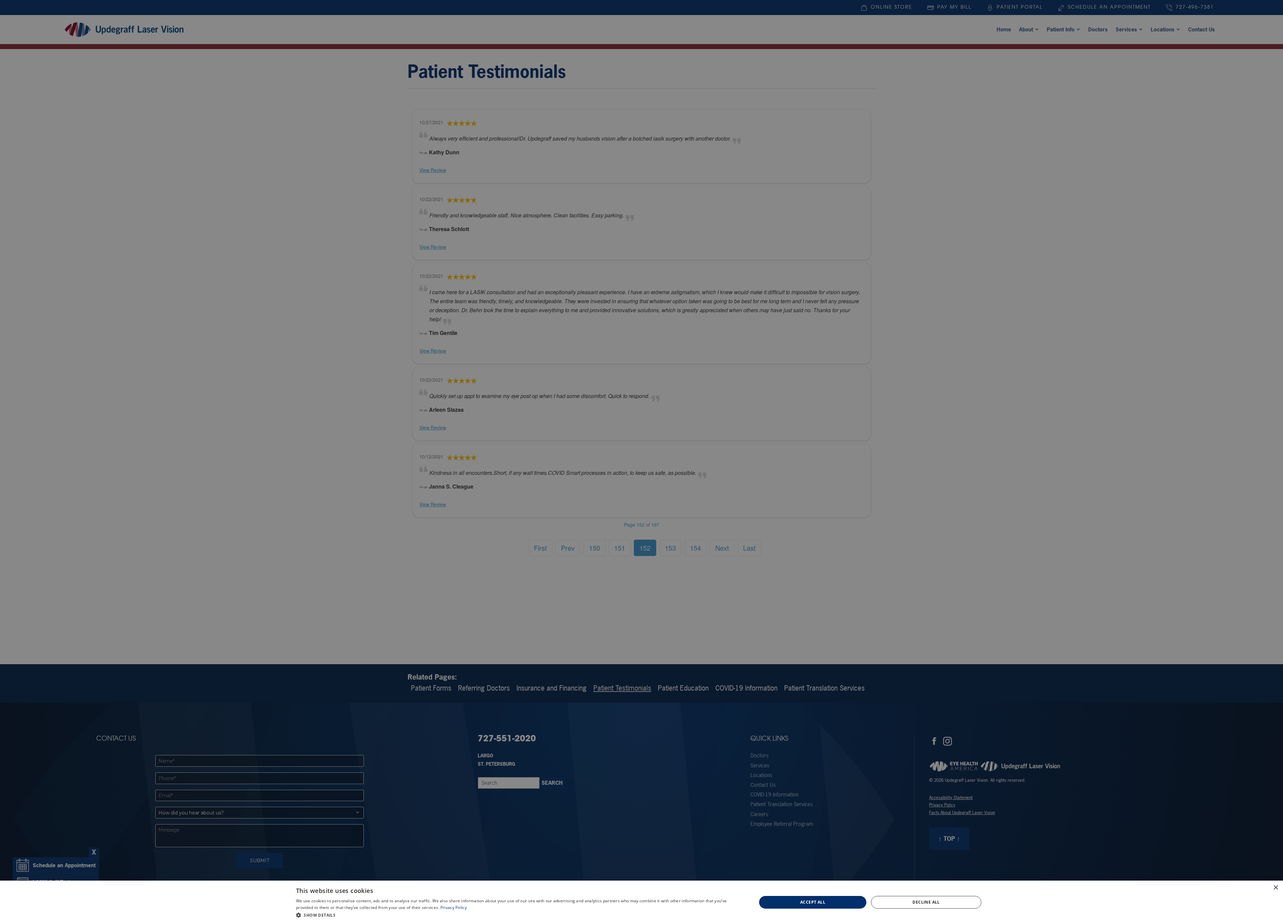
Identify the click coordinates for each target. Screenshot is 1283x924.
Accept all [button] (812, 902)
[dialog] (641, 902)
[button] (519, 915)
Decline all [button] (926, 902)
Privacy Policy (453, 907)
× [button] (1275, 887)
